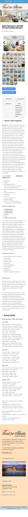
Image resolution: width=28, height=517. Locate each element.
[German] (7, 452)
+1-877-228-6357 (19, 1)
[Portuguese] (9, 452)
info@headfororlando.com (9, 495)
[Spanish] (11, 452)
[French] (5, 452)
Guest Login (8, 1)
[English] (3, 452)
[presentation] (3, 469)
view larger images (8, 88)
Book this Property (9, 92)
